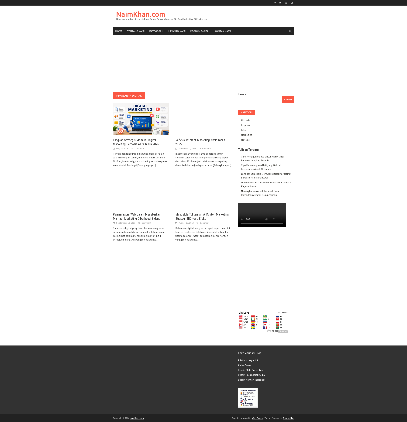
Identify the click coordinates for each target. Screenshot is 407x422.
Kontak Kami (222, 31)
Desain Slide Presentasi (250, 370)
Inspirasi (245, 125)
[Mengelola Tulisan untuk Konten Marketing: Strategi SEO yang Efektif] (203, 192)
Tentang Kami (136, 31)
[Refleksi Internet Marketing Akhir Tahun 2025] (203, 118)
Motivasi (245, 139)
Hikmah (245, 120)
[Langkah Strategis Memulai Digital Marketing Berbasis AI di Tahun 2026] (141, 118)
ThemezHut (288, 418)
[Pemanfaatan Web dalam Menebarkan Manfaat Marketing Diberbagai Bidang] (141, 192)
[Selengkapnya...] (146, 165)
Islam (244, 130)
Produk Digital (200, 31)
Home (118, 31)
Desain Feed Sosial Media (251, 374)
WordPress (257, 418)
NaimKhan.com (140, 14)
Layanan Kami (177, 31)
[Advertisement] (203, 63)
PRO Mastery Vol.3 (248, 360)
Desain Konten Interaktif (251, 379)
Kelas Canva (244, 365)
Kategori (155, 31)
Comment (139, 148)
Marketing (246, 134)
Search (242, 94)
